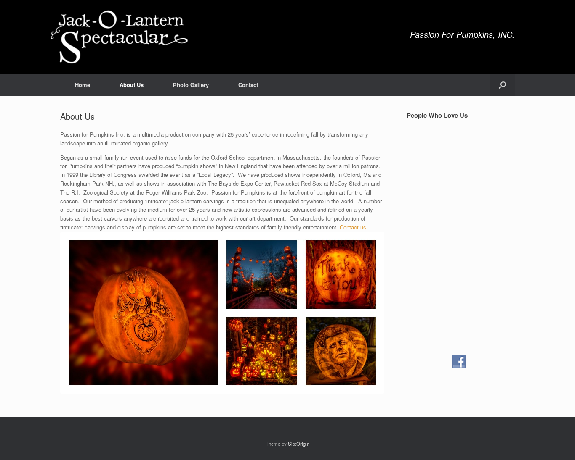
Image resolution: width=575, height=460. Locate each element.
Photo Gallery (191, 85)
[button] (502, 85)
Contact (248, 85)
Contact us (353, 227)
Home (82, 85)
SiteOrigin (298, 443)
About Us (132, 85)
